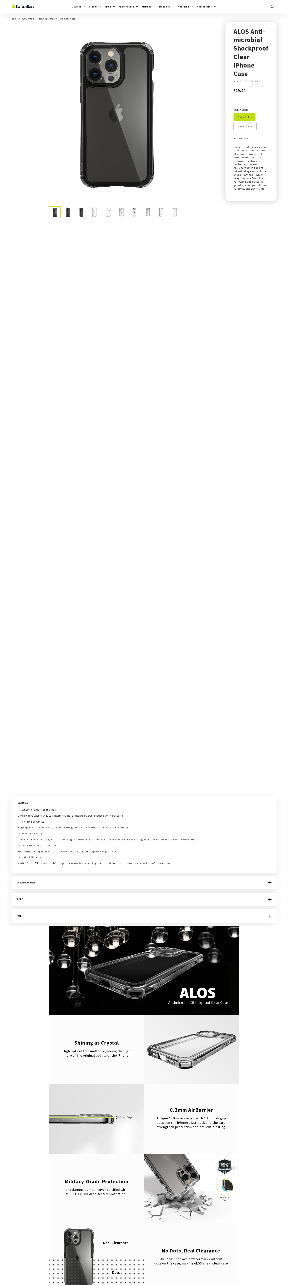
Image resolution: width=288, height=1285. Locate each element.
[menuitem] (78, 6)
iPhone (93, 6)
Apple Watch (126, 6)
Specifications (25, 882)
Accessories (204, 6)
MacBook (164, 6)
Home (15, 18)
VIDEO (19, 899)
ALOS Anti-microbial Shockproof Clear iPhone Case (48, 18)
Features (22, 802)
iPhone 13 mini (245, 126)
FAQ (18, 915)
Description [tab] (241, 138)
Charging (184, 6)
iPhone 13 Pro (244, 117)
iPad (108, 6)
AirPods (147, 6)
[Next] (209, 114)
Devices (76, 6)
